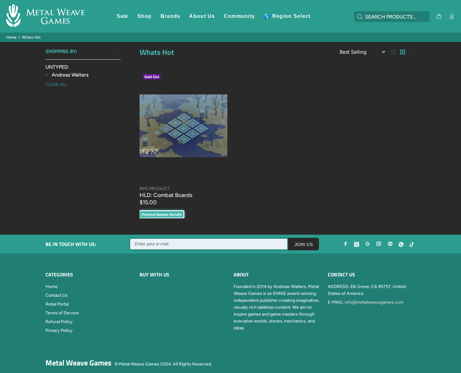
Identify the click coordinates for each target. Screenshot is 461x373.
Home (11, 37)
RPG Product (155, 188)
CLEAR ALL (56, 84)
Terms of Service (62, 313)
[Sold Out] (183, 125)
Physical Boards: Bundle (161, 214)
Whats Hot (31, 37)
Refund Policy (59, 321)
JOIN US (303, 244)
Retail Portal (57, 304)
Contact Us (56, 295)
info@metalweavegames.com (374, 302)
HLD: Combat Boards (166, 195)
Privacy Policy (59, 330)
